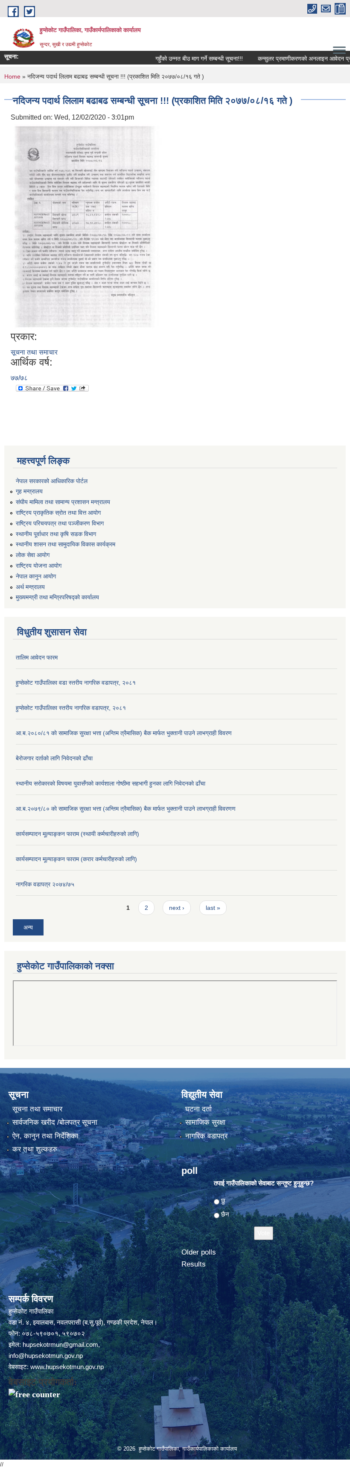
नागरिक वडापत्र (206, 1136)
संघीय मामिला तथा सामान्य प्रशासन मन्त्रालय (63, 501)
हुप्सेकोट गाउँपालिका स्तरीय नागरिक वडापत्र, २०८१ (71, 707)
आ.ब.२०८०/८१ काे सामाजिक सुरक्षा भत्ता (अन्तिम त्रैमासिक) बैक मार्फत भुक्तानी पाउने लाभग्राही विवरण (124, 733)
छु (223, 1200)
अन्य (28, 927)
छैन (225, 1214)
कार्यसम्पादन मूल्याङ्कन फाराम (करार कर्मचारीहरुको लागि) (76, 859)
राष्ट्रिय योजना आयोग (38, 565)
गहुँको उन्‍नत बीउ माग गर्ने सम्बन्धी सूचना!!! (176, 58)
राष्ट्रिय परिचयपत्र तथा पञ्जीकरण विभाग (60, 523)
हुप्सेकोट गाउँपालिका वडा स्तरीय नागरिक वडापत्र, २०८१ (76, 682)
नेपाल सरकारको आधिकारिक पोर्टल (52, 481)
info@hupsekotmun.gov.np (46, 1355)
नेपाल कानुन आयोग (36, 576)
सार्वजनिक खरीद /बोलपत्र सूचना (54, 1122)
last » (213, 907)
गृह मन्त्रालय (29, 491)
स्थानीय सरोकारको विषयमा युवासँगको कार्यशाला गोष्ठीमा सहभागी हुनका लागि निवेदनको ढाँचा (110, 783)
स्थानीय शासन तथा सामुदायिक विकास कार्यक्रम (65, 544)
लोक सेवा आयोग (33, 554)
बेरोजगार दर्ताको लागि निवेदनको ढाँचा (54, 758)
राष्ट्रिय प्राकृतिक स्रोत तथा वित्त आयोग (58, 512)
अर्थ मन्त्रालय (30, 586)
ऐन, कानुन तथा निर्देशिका (45, 1136)
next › (176, 907)
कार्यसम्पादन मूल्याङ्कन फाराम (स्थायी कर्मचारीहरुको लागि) (77, 833)
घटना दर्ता (198, 1109)
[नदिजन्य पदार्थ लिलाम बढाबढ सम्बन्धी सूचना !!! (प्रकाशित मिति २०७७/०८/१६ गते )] (87, 226)
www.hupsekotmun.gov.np (67, 1366)
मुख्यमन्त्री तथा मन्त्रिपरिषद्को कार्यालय (57, 597)
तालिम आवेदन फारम (37, 657)
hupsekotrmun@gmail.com (60, 1344)
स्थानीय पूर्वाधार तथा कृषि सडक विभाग (56, 534)
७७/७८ (19, 377)
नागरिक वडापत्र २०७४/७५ (45, 884)
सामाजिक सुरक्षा (205, 1122)
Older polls (198, 1252)
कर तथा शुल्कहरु (34, 1149)
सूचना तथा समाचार (34, 352)
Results (193, 1264)
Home (12, 76)
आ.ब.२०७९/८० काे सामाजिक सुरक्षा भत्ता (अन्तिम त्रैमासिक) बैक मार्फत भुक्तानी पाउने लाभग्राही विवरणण (126, 808)
